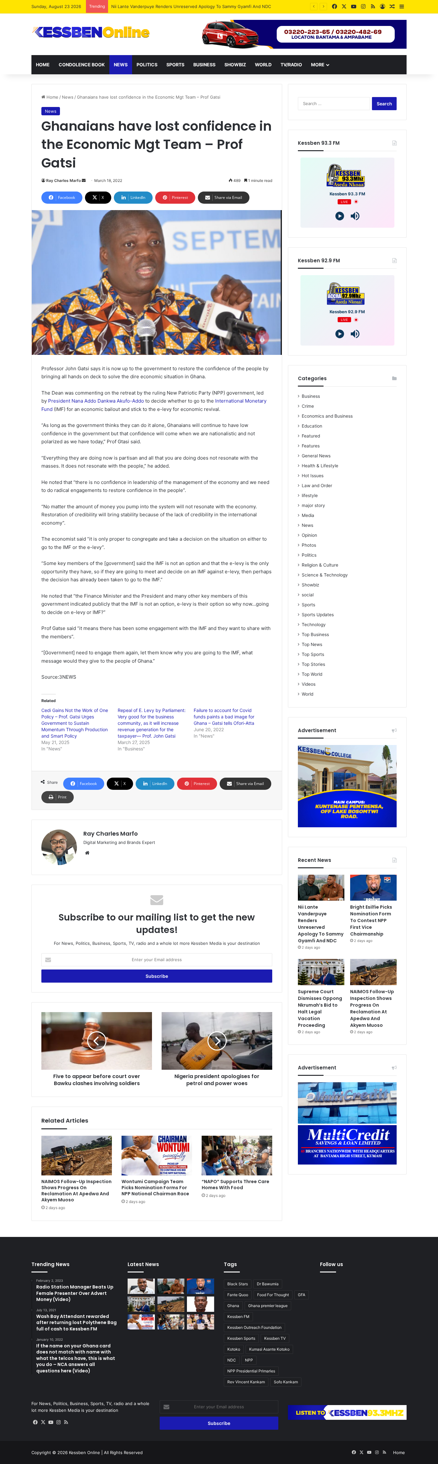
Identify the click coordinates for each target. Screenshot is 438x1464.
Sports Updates (318, 614)
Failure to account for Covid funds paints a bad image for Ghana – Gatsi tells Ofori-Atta (224, 716)
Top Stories (313, 664)
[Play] (339, 216)
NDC (231, 1360)
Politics (147, 64)
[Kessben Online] (90, 32)
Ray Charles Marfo (63, 180)
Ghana (233, 1305)
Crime (308, 406)
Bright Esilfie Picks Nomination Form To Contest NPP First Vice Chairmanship (188, 6)
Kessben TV (275, 1338)
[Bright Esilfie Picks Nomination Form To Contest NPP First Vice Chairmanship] (373, 888)
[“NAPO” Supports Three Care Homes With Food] (237, 1155)
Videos (309, 684)
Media (308, 515)
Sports (175, 64)
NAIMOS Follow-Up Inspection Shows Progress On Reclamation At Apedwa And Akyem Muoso (76, 1190)
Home (43, 64)
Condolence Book (82, 64)
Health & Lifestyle (320, 465)
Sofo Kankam (286, 1381)
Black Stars (237, 1283)
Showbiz (235, 64)
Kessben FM (238, 1316)
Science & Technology (325, 574)
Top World (312, 674)
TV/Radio (291, 64)
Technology (314, 624)
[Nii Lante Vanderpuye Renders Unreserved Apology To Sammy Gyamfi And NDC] (321, 888)
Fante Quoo (237, 1294)
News (121, 64)
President (60, 401)
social (308, 594)
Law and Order (317, 485)
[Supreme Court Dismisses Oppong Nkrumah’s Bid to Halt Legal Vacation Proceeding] (321, 972)
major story (313, 505)
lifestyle (310, 495)
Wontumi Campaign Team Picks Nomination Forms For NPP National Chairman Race (155, 1187)
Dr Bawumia (268, 1283)
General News (316, 455)
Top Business (315, 634)
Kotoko (233, 1349)
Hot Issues (313, 475)
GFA (301, 1294)
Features (311, 445)
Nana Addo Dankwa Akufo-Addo (108, 401)
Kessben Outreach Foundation (254, 1327)
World (263, 64)
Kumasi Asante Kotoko (269, 1349)
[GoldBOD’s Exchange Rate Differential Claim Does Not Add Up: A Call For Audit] (200, 1304)
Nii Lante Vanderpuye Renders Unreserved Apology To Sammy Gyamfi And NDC (320, 924)
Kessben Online (84, 1452)
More (317, 64)
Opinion (309, 535)
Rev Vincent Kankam (246, 1381)
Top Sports (313, 654)
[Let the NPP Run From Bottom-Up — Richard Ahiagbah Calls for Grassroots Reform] (141, 1286)
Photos (309, 545)
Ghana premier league (268, 1305)
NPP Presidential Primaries (251, 1371)
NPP (249, 1360)
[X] (43, 1422)
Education (312, 426)
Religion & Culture (320, 565)
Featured (311, 435)
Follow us (331, 1264)
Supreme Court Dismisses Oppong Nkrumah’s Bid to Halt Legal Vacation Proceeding (320, 1008)
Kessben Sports (241, 1338)
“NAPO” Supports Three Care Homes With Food (235, 1184)
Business (204, 64)
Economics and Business (327, 416)
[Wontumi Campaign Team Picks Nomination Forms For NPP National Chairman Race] (157, 1155)
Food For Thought (273, 1294)
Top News (312, 644)
